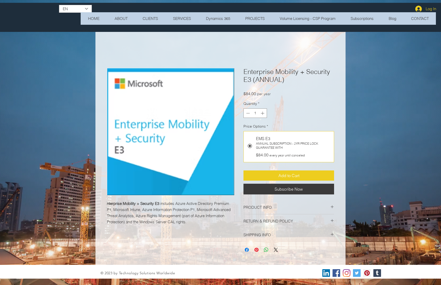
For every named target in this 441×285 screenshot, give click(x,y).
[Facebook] (336, 274)
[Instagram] (346, 274)
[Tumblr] (377, 274)
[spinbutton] (255, 113)
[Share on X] (276, 250)
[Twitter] (357, 274)
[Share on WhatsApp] (266, 250)
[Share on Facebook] (247, 250)
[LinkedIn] (326, 274)
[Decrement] (247, 113)
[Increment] (263, 113)
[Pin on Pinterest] (256, 250)
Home (112, 50)
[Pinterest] (367, 274)
